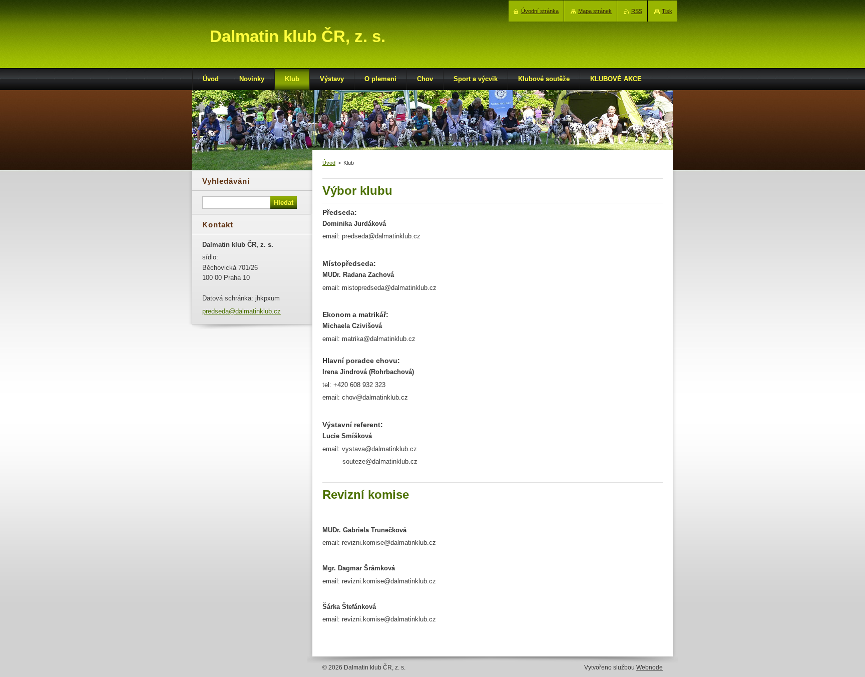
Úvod (328, 163)
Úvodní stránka (540, 11)
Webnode (649, 667)
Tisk (667, 11)
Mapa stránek (595, 11)
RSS (636, 11)
